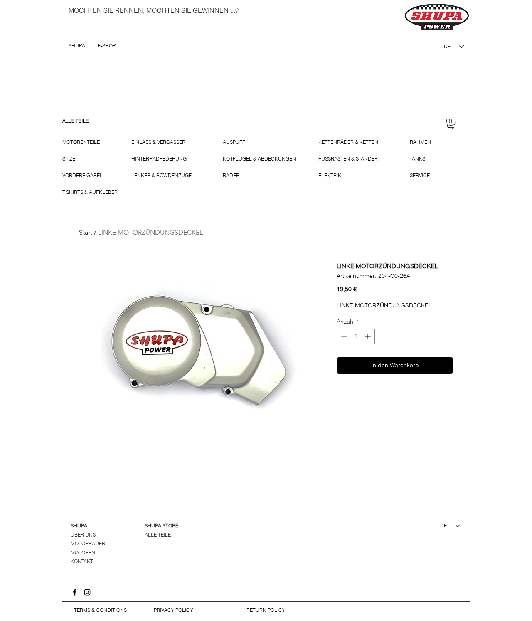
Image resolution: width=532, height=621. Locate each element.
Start (85, 232)
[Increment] (368, 336)
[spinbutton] (355, 336)
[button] (451, 124)
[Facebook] (75, 592)
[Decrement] (343, 336)
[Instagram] (87, 592)
